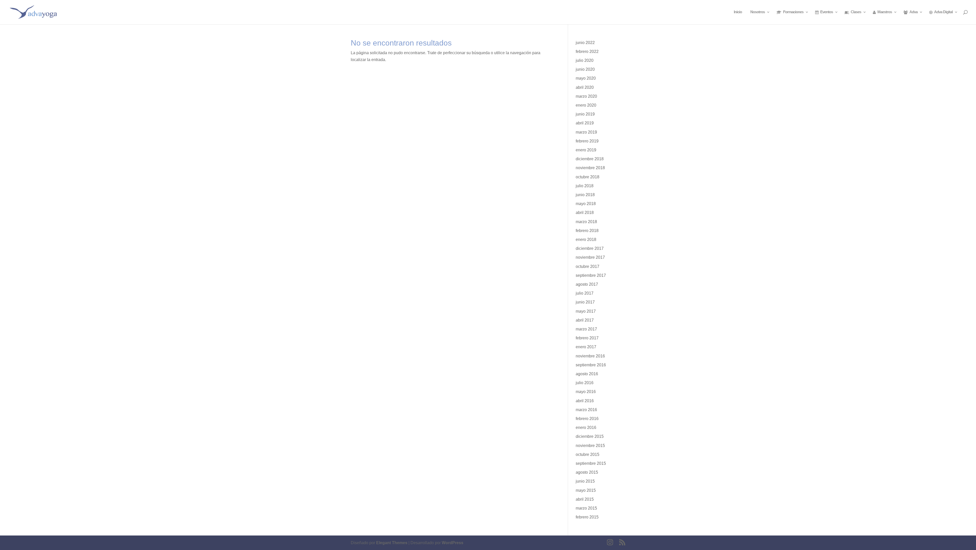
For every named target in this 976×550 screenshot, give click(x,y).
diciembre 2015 (590, 436)
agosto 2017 (587, 284)
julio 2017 (584, 293)
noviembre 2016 (590, 356)
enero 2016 (586, 427)
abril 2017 (585, 320)
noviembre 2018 (590, 168)
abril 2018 (585, 212)
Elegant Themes (391, 543)
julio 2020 (584, 60)
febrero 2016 (587, 418)
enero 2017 (586, 347)
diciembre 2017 (590, 248)
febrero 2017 (587, 338)
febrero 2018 (587, 230)
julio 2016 (584, 383)
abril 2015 (585, 499)
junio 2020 (585, 69)
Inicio (738, 12)
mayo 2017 (586, 311)
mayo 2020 (586, 78)
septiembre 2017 (591, 275)
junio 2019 (585, 114)
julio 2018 (584, 186)
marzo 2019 (586, 132)
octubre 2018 (587, 177)
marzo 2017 (586, 329)
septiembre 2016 (591, 365)
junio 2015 (585, 481)
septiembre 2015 (591, 463)
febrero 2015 (587, 517)
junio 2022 (585, 42)
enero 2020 (586, 105)
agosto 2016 (587, 374)
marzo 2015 (586, 508)
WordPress (452, 543)
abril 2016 (585, 401)
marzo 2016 (586, 410)
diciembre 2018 (590, 159)
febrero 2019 (587, 141)
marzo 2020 (586, 96)
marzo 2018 (586, 222)
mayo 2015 (586, 490)
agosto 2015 (587, 472)
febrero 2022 (587, 51)
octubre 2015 (587, 454)
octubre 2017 (587, 266)
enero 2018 (586, 239)
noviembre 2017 (590, 257)
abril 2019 (585, 123)
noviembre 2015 (590, 445)
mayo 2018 (586, 203)
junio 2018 (585, 195)
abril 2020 (585, 87)
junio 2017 (585, 302)
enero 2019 (586, 150)
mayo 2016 (586, 391)
